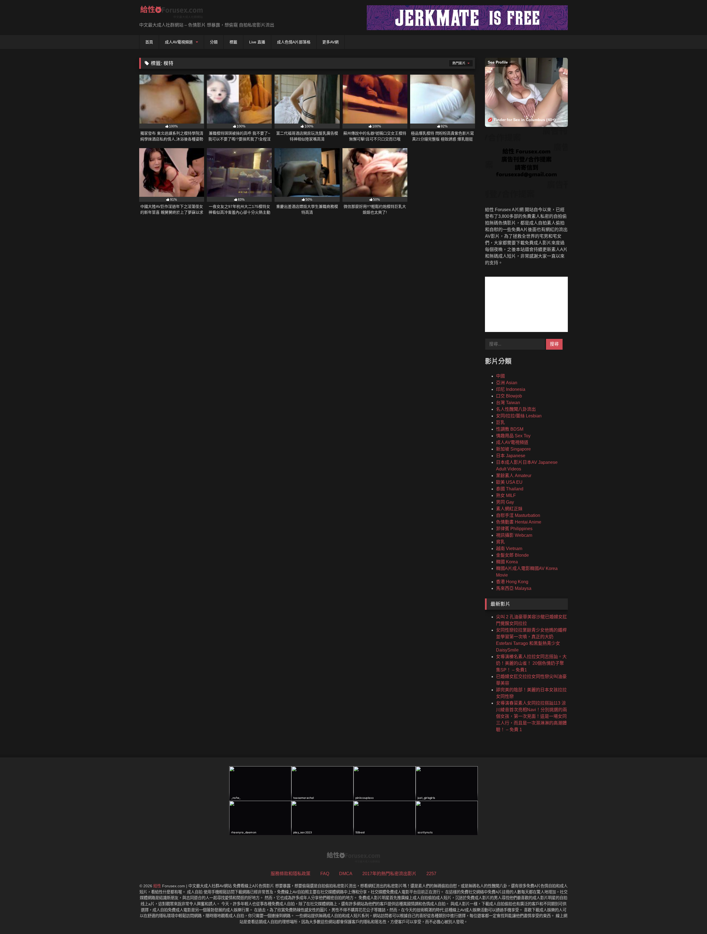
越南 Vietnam (509, 548)
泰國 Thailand (509, 488)
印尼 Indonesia (510, 389)
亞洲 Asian (506, 382)
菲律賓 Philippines (514, 528)
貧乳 (500, 542)
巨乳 (500, 422)
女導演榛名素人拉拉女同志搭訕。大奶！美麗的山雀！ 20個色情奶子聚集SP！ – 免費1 (531, 663)
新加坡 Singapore (513, 449)
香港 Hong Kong (512, 581)
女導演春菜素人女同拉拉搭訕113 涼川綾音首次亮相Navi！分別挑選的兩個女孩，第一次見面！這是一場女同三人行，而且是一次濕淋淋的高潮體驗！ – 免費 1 (531, 716)
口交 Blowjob (509, 396)
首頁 (149, 42)
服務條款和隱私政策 (290, 873)
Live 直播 (257, 42)
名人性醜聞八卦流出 (516, 409)
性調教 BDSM (509, 429)
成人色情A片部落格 (293, 42)
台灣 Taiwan (508, 402)
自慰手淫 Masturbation (518, 515)
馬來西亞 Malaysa (513, 588)
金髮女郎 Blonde (512, 555)
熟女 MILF (506, 495)
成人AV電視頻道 (179, 42)
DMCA (345, 873)
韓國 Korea (507, 561)
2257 (431, 873)
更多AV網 (330, 42)
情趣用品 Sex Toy (513, 435)
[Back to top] (690, 917)
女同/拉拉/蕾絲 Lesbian (519, 416)
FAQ (324, 873)
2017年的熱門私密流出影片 (389, 873)
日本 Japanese (510, 455)
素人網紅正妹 (509, 508)
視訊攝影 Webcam (514, 535)
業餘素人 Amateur (513, 475)
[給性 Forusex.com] (171, 13)
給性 (157, 886)
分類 (214, 42)
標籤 (233, 42)
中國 (500, 376)
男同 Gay (505, 502)
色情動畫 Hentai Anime (518, 522)
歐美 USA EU (509, 482)
